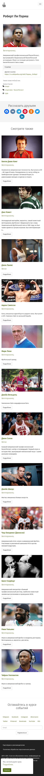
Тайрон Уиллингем (10, 675)
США (6, 93)
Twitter (5, 721)
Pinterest (13, 721)
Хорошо (7, 770)
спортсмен (9, 90)
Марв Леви (6, 351)
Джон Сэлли (7, 438)
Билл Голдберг (8, 581)
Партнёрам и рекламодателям (14, 745)
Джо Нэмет (6, 212)
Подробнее (7, 181)
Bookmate (22, 721)
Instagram (24, 717)
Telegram (6, 717)
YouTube (32, 721)
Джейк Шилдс (8, 489)
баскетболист (19, 90)
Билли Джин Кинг (9, 161)
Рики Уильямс (8, 629)
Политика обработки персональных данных (19, 749)
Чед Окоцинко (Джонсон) (13, 533)
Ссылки (8, 67)
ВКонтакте (34, 717)
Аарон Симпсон (8, 305)
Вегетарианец (9, 50)
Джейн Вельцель (9, 395)
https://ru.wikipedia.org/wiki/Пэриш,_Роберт (21, 74)
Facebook (15, 717)
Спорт (7, 86)
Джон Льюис (7, 265)
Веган (4, 269)
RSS (39, 721)
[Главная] (4, 4)
